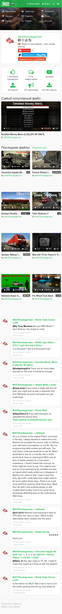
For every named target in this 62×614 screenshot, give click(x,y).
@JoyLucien (19, 388)
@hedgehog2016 (21, 368)
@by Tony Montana (23, 326)
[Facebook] (19, 40)
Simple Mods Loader (45, 384)
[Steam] (29, 40)
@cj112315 (18, 512)
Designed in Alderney (11, 603)
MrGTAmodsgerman (30, 36)
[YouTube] (26, 40)
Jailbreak (40, 432)
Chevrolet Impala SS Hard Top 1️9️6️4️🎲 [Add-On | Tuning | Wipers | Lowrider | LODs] (34, 554)
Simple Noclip (42, 531)
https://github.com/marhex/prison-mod (32, 419)
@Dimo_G (18, 560)
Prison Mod (41, 410)
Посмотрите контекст (23, 332)
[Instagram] (22, 40)
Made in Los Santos (10, 606)
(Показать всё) (39, 147)
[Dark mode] (53, 3)
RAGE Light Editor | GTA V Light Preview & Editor (34, 344)
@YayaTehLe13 (20, 413)
